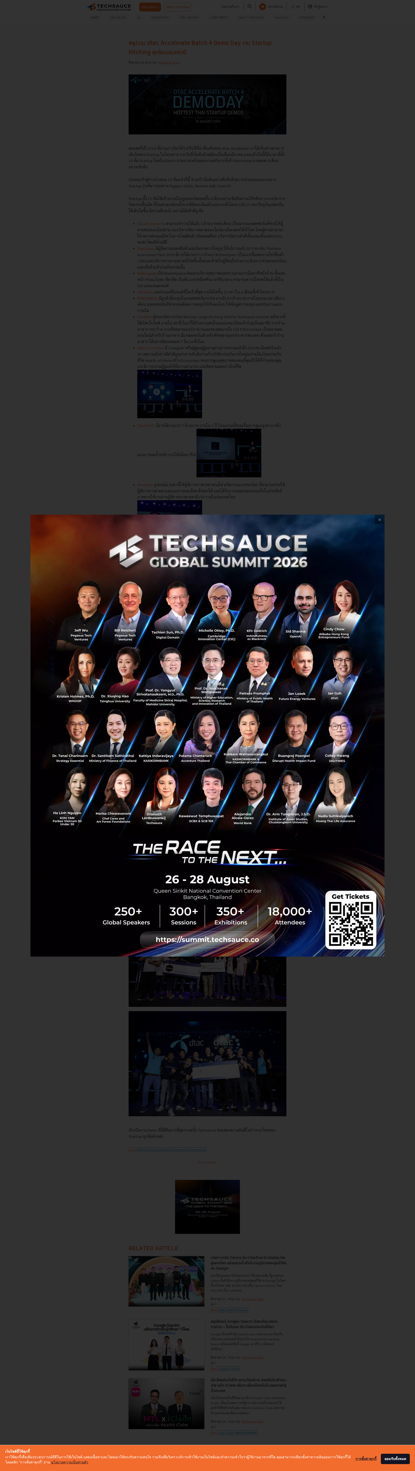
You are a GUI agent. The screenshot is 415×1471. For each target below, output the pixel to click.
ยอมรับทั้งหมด (395, 1459)
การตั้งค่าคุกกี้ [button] (366, 1459)
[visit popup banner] (207, 736)
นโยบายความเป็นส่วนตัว (69, 1462)
